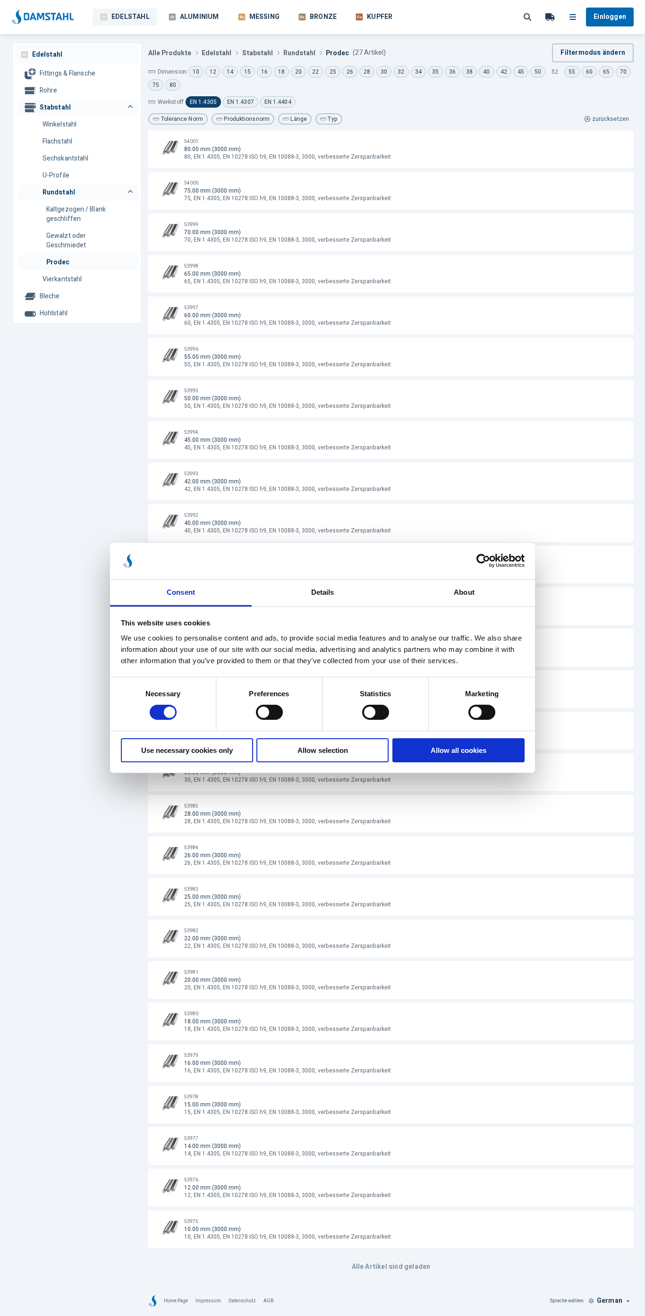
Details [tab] (322, 592)
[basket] (550, 17)
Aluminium (199, 17)
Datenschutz (242, 1301)
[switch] (269, 712)
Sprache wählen (567, 1301)
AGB (268, 1301)
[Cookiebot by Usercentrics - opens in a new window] (483, 561)
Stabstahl (257, 53)
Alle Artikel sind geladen (391, 1267)
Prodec (337, 53)
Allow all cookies (458, 750)
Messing (264, 17)
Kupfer (379, 17)
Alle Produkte (169, 53)
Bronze (323, 17)
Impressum (208, 1301)
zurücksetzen (610, 119)
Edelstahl (130, 17)
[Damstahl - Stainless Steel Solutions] (42, 17)
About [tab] (464, 592)
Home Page (176, 1301)
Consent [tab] (181, 592)
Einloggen (610, 17)
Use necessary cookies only (187, 750)
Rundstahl (299, 53)
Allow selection (322, 750)
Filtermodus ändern (592, 53)
